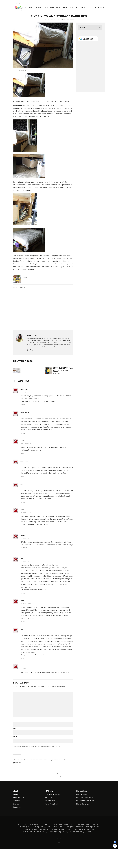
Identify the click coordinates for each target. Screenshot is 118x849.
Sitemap (16, 804)
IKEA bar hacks (81, 794)
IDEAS (38, 7)
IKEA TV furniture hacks (85, 797)
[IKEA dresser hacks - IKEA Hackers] (17, 279)
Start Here (55, 7)
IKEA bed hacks (81, 791)
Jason (22, 484)
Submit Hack (67, 7)
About (83, 7)
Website (15, 736)
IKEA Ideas (48, 797)
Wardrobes (56, 373)
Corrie (22, 535)
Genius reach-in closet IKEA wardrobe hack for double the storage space (63, 369)
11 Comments (70, 19)
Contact (16, 794)
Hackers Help (50, 801)
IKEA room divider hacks (85, 801)
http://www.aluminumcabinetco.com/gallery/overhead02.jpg (44, 568)
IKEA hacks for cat (82, 804)
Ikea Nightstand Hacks (28, 372)
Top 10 (46, 7)
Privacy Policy (18, 797)
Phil (21, 558)
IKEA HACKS (30, 7)
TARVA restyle (27, 369)
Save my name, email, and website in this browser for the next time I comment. (40, 746)
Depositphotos (18, 807)
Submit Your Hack (51, 804)
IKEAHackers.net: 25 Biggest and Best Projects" (44, 346)
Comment (16, 689)
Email (15, 728)
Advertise (17, 801)
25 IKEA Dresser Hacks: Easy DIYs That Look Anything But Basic (48, 280)
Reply (23, 404)
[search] (100, 27)
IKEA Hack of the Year (53, 794)
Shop (77, 7)
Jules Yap (46, 19)
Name (15, 720)
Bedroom (53, 19)
